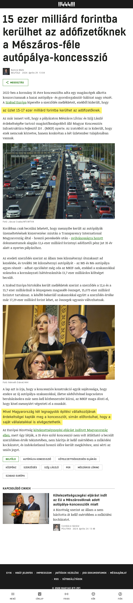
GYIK (9, 572)
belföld (15, 73)
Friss (67, 599)
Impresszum (44, 572)
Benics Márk (17, 70)
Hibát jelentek (24, 572)
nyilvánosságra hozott (87, 238)
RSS (56, 579)
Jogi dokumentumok (94, 572)
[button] (11, 459)
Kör (93, 599)
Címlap (39, 599)
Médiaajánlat (118, 572)
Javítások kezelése (67, 572)
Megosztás (17, 82)
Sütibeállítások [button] (72, 579)
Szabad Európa (16, 102)
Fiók (120, 599)
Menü (13, 599)
